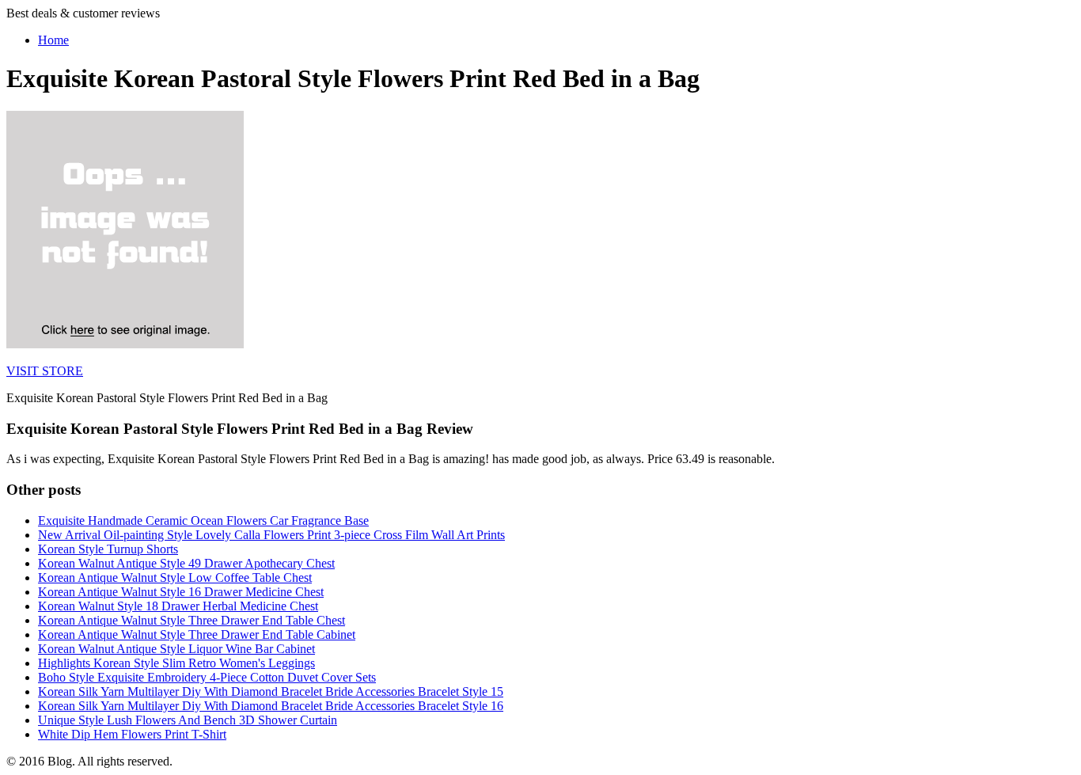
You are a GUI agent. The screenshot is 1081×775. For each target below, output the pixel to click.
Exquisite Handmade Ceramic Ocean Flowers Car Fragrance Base (203, 520)
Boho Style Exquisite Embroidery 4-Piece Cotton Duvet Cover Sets (207, 677)
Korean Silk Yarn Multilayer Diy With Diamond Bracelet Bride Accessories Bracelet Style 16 (270, 705)
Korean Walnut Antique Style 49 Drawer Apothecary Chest (186, 563)
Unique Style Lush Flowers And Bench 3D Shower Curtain (187, 720)
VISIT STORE (44, 371)
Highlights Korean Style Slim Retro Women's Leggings (176, 663)
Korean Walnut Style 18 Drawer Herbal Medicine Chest (178, 606)
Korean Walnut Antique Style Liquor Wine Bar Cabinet (176, 648)
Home (53, 40)
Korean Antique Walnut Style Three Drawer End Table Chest (191, 620)
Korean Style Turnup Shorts (108, 549)
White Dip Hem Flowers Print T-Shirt (132, 734)
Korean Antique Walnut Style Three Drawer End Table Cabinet (196, 634)
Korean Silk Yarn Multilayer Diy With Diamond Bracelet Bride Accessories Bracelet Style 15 (270, 691)
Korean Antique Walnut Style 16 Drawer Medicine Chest (181, 591)
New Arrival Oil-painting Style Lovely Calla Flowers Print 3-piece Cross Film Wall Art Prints (271, 534)
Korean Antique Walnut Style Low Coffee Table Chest (175, 577)
